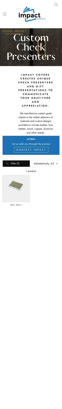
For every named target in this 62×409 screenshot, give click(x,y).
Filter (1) (14, 163)
